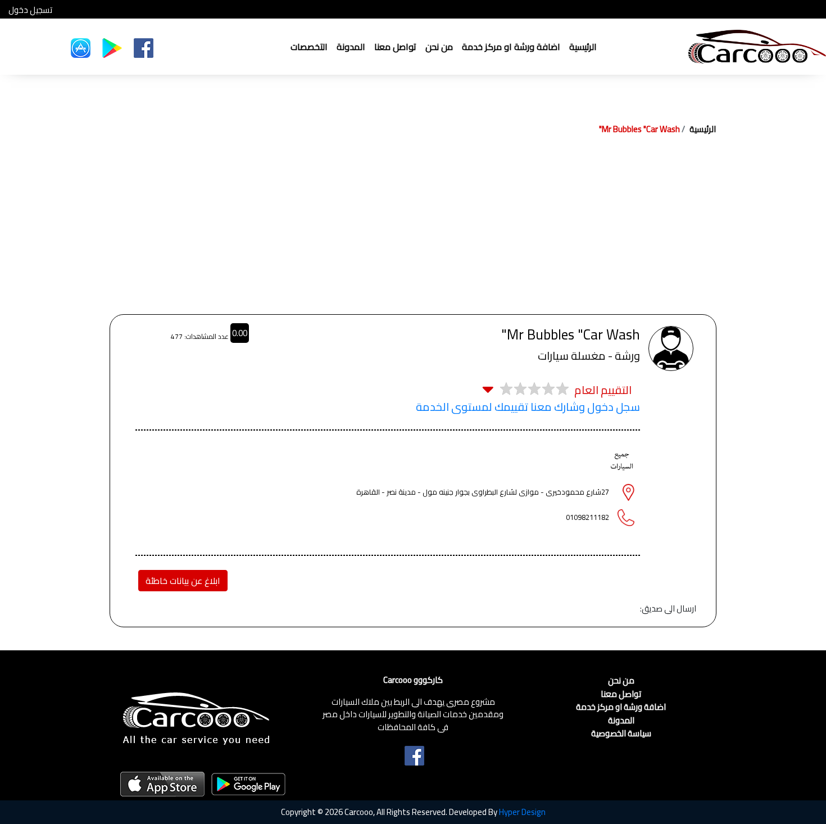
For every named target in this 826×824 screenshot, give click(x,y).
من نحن (439, 46)
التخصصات (309, 46)
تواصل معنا (395, 46)
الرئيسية (583, 46)
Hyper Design (522, 812)
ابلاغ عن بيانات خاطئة (183, 580)
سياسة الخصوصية (621, 733)
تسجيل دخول (30, 10)
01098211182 (587, 517)
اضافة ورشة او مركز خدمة (511, 46)
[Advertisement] (413, 230)
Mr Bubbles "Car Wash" (639, 129)
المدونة (351, 46)
